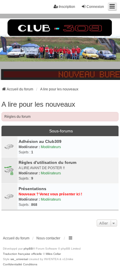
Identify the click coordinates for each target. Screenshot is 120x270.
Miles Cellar (53, 253)
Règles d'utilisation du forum (47, 162)
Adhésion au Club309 (40, 141)
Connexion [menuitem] (95, 7)
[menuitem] (12, 264)
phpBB (28, 248)
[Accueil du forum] (60, 46)
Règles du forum (17, 117)
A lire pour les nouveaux (38, 104)
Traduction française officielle (22, 253)
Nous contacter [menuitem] (48, 238)
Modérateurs (51, 147)
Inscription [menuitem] (67, 7)
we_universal (19, 259)
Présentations (32, 188)
